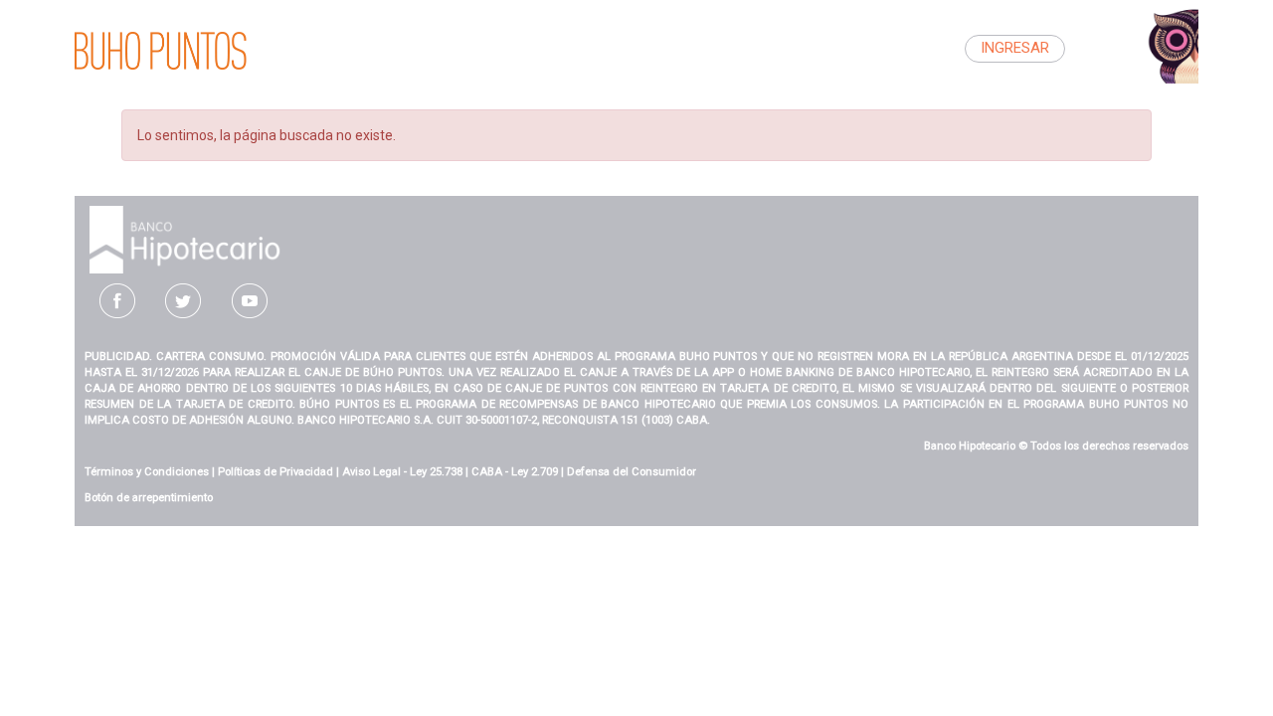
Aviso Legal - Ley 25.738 (402, 471)
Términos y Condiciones (147, 471)
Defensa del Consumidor (631, 471)
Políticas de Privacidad (275, 471)
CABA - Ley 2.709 (514, 471)
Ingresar (1015, 48)
